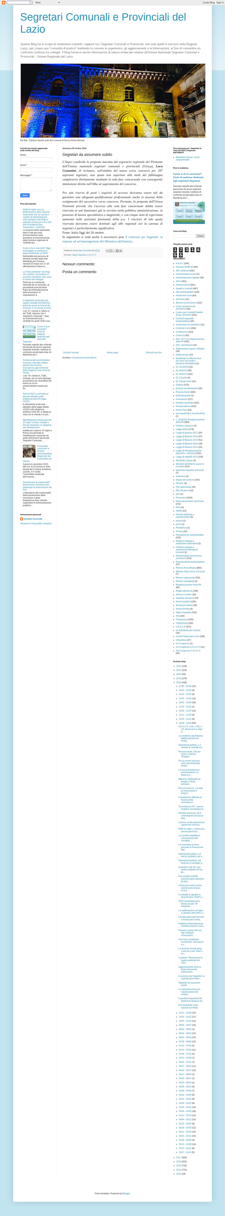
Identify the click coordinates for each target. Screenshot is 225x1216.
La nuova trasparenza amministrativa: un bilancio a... (188, 772)
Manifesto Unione (184, 460)
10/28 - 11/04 (185, 723)
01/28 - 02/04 (185, 1140)
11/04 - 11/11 (185, 719)
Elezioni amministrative (187, 388)
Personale (181, 497)
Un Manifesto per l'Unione (188, 630)
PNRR (179, 511)
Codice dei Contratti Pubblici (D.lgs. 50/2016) (189, 313)
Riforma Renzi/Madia (186, 568)
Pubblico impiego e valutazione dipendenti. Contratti (187, 550)
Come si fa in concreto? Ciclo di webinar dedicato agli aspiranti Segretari (188, 177)
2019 (179, 678)
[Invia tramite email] (107, 251)
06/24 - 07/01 (185, 1062)
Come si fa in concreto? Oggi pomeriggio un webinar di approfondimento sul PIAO (36, 250)
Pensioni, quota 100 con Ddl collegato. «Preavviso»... (190, 933)
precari (179, 520)
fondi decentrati (183, 395)
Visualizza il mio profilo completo (36, 523)
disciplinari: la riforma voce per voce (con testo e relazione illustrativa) (188, 361)
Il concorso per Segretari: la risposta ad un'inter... (191, 977)
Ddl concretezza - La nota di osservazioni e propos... (190, 790)
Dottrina (179, 385)
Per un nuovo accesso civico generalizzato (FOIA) (189, 763)
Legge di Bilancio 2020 (187, 443)
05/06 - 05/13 (185, 1086)
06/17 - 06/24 (185, 1066)
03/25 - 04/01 (185, 1107)
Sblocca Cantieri (184, 594)
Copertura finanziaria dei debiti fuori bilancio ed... (191, 999)
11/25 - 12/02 (185, 706)
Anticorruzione (183, 285)
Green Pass (181, 410)
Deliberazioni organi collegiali (190, 348)
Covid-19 (180, 335)
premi (178, 524)
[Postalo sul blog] (110, 251)
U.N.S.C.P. (91, 255)
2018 (179, 682)
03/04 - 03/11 (185, 1119)
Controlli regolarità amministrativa (185, 319)
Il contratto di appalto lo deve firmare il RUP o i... (191, 895)
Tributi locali (181, 623)
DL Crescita (181, 377)
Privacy (179, 531)
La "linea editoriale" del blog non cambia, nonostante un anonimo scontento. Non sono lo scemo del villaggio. (37, 276)
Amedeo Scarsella (33, 519)
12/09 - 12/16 (185, 698)
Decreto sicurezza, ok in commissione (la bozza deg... (190, 815)
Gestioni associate (184, 403)
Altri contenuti (182, 270)
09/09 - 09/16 (185, 1037)
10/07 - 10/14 (185, 1021)
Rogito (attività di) (184, 591)
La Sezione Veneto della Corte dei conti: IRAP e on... (190, 951)
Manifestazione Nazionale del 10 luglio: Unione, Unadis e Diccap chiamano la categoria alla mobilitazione (37, 424)
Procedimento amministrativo (190, 535)
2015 (179, 1165)
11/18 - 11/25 (185, 711)
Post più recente (71, 352)
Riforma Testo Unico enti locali (190, 571)
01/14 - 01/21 (185, 1148)
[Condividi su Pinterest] (121, 251)
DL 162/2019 (182, 367)
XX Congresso (183, 643)
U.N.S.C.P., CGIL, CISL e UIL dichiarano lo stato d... (190, 729)
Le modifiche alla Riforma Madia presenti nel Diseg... (190, 738)
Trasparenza (182, 619)
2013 (179, 1174)
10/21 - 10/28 (185, 1013)
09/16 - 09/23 (185, 1033)
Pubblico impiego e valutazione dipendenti (187, 542)
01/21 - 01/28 (185, 1144)
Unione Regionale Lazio (187, 636)
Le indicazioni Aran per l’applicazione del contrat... (189, 992)
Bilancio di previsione (186, 302)
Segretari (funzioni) (185, 598)
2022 (179, 666)
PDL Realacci (182, 490)
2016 (179, 1161)
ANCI (178, 281)
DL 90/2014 (181, 374)
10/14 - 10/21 (185, 1017)
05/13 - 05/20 (185, 1082)
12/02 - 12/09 (185, 702)
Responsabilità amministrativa (190, 562)
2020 (179, 674)
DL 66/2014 (181, 370)
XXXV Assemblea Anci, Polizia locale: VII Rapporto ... (189, 903)
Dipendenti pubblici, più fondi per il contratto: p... (191, 861)
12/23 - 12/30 (185, 690)
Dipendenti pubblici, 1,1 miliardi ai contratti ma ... (191, 746)
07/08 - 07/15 (185, 1054)
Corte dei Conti (183, 328)
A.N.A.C (179, 263)
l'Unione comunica (185, 426)
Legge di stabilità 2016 (187, 457)
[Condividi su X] (114, 251)
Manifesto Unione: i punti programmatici (188, 158)
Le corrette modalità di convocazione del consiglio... (189, 838)
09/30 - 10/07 (185, 1025)
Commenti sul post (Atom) (84, 357)
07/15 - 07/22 (185, 1050)
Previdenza (181, 527)
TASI (178, 616)
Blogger (126, 1193)
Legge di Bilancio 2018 (187, 436)
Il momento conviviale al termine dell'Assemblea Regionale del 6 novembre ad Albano (37, 453)
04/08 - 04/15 (185, 1103)
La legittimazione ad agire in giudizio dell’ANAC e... (191, 911)
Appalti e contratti (184, 288)
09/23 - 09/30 (185, 1029)
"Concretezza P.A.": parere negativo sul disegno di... (191, 807)
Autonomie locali (184, 295)
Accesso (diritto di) (184, 267)
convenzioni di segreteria (188, 324)
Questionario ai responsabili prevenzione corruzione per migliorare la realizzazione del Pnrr (37, 486)
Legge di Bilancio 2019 (187, 440)
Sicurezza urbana (184, 605)
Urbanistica (181, 640)
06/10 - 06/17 (185, 1070)
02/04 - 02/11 (185, 1136)
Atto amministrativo (185, 292)
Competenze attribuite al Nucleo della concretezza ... (190, 800)
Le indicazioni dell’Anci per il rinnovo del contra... (191, 918)
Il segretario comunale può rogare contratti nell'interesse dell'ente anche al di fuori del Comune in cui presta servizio (37, 304)
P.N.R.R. (180, 483)
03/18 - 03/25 (185, 1111)
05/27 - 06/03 (185, 1074)
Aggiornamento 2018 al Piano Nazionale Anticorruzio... (189, 969)
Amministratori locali (185, 274)
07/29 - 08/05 (185, 1041)
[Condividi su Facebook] (117, 251)
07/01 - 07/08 (185, 1058)
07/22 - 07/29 (185, 1045)
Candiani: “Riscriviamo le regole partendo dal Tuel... (190, 960)
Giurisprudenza (183, 406)
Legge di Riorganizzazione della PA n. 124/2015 (189, 451)
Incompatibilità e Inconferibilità (190, 413)
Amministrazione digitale (187, 277)
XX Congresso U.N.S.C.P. (188, 647)
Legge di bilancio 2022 (187, 447)
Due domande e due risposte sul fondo (188, 1006)
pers (178, 494)
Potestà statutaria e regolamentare (185, 515)
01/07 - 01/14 (185, 1152)
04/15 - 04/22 (185, 1099)
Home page (112, 352)
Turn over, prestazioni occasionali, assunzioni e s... (190, 942)
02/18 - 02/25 (185, 1127)
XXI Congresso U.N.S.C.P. (188, 651)
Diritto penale (182, 354)
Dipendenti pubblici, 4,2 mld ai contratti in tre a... (191, 855)
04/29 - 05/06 (185, 1090)
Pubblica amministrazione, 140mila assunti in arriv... (191, 924)
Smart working (182, 609)
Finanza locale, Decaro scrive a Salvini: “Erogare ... (189, 754)
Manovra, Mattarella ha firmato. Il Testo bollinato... (189, 781)
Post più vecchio (154, 352)
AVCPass (180, 299)
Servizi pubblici (183, 601)
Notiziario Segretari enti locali (190, 470)
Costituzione (182, 332)
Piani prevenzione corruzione (190, 501)
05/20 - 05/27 (185, 1078)
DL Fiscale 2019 (183, 381)
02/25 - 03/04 (185, 1123)
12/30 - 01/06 (185, 686)
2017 (179, 1157)
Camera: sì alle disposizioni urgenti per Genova (191, 823)
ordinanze (180, 476)
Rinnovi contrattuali (185, 581)
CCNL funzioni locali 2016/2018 (185, 307)
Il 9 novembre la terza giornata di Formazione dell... (190, 847)
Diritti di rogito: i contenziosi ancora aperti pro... (191, 830)
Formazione (181, 399)
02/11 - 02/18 (185, 1132)
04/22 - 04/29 (185, 1095)
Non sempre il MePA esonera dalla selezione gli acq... (191, 879)
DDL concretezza (184, 345)
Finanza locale (183, 392)
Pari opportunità (183, 487)
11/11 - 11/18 (185, 715)
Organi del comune (185, 480)
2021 (179, 670)
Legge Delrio (182, 429)
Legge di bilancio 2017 (187, 433)
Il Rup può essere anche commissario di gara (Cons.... (190, 888)
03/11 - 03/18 (185, 1115)
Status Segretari (79, 255)
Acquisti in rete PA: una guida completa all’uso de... (190, 869)
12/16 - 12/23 (185, 694)
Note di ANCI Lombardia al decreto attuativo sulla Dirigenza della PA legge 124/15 (35, 398)
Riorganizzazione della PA (188, 585)
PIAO (178, 507)
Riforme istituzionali (185, 577)
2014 (179, 1170)
